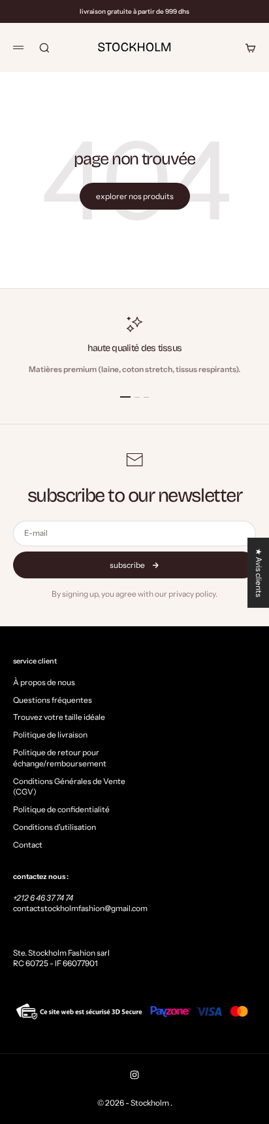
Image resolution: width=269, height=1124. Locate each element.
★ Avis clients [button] (259, 572)
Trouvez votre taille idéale (59, 717)
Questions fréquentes (52, 700)
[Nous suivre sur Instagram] (134, 1075)
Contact (27, 845)
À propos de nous (44, 682)
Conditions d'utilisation (54, 827)
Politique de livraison (50, 735)
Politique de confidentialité (61, 809)
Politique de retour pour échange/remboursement (59, 757)
